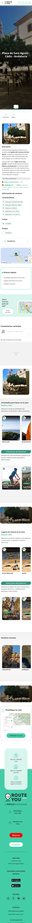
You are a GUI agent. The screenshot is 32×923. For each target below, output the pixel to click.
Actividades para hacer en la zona (14, 278)
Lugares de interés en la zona (12, 281)
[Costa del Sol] (11, 656)
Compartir (5, 117)
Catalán (4, 187)
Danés (10, 187)
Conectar (16, 844)
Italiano (26, 187)
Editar (13, 117)
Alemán (25, 185)
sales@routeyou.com (16, 914)
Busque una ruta (18, 822)
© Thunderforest (15, 263)
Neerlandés (5, 189)
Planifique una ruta (18, 812)
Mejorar (16, 835)
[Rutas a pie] (11, 428)
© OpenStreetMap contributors (25, 263)
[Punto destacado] (11, 559)
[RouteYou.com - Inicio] (8, 2)
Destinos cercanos (9, 284)
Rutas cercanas (8, 311)
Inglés (20, 187)
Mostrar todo (6, 405)
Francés (15, 187)
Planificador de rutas (16, 736)
